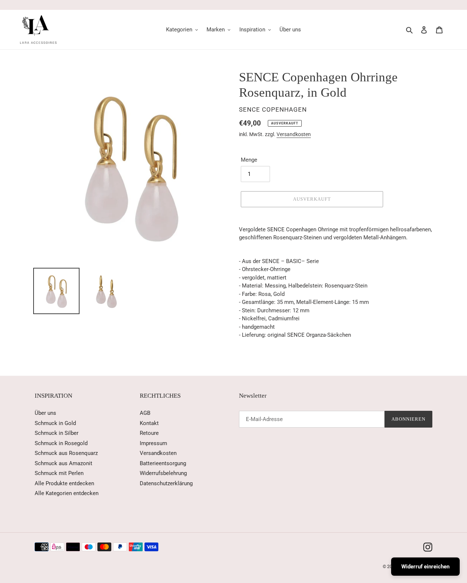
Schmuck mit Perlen (59, 473)
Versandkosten (294, 134)
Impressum (153, 443)
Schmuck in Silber (56, 433)
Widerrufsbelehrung (163, 473)
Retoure (149, 433)
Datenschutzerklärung (166, 483)
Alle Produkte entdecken (64, 483)
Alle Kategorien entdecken (67, 493)
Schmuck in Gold (55, 423)
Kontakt (149, 423)
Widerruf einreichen (425, 566)
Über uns (45, 413)
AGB (145, 413)
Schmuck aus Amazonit (63, 463)
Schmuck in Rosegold (61, 443)
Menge (249, 160)
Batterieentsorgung (163, 463)
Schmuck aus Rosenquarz (66, 453)
